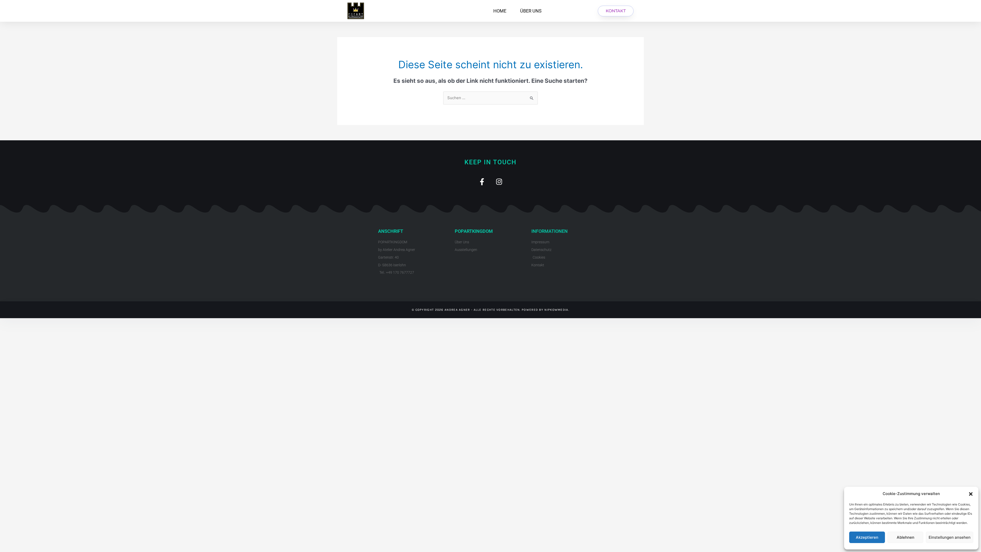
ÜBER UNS (531, 11)
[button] (970, 494)
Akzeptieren (867, 537)
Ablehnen (905, 537)
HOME (499, 11)
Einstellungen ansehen (950, 537)
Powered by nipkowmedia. (545, 310)
